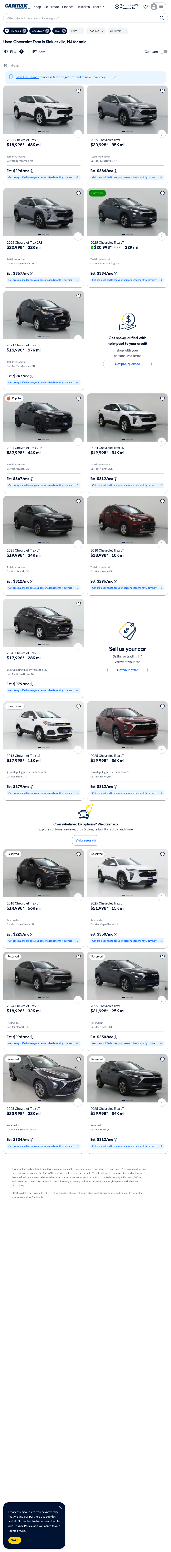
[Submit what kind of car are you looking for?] (162, 18)
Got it (15, 1540)
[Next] (79, 110)
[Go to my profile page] (158, 7)
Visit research (85, 840)
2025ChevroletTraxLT (107, 140)
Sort (42, 52)
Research (83, 6)
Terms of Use (16, 1530)
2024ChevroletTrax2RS (24, 448)
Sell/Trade (51, 6)
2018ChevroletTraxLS (23, 755)
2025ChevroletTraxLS (23, 140)
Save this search (27, 77)
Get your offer (127, 670)
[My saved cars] (145, 7)
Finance (67, 6)
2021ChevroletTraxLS (23, 345)
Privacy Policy (23, 1526)
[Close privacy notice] (60, 1507)
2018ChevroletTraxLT (107, 550)
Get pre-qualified (127, 364)
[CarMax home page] (17, 6)
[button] (15, 31)
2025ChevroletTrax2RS (24, 242)
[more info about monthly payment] (32, 171)
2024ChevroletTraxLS (107, 448)
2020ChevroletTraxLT (23, 653)
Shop (37, 6)
